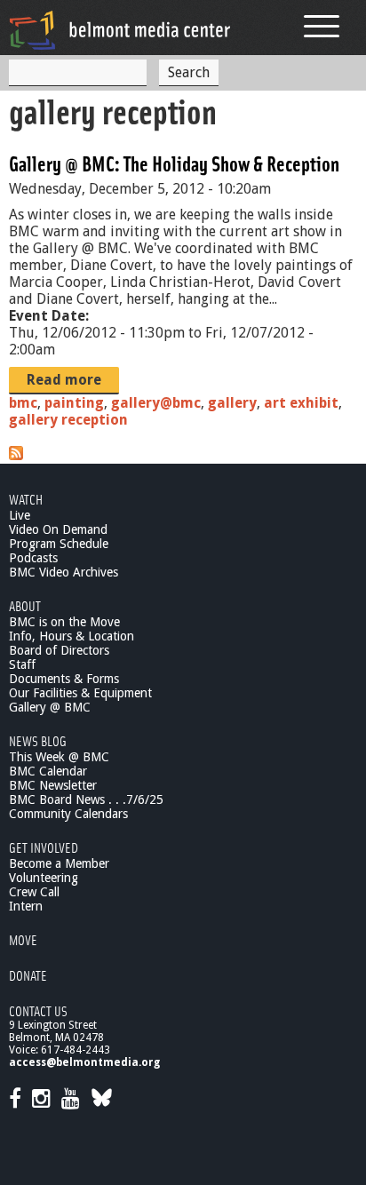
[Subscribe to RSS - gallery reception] (16, 455)
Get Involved (43, 847)
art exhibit (301, 402)
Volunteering (43, 878)
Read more (64, 379)
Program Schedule (58, 544)
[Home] (120, 30)
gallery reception (68, 419)
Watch (26, 498)
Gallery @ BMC (50, 707)
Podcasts (33, 558)
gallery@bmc (156, 402)
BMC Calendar (48, 771)
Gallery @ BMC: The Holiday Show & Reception (174, 163)
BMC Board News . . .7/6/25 (86, 799)
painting (74, 402)
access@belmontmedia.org (84, 1062)
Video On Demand (58, 529)
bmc (23, 402)
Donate (28, 974)
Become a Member (59, 863)
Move (23, 939)
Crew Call (34, 892)
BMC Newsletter (53, 785)
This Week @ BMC (59, 757)
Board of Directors (59, 650)
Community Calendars (68, 814)
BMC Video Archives (63, 572)
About (25, 605)
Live (19, 515)
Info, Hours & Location (71, 636)
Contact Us (38, 1010)
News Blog (38, 740)
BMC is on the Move (64, 622)
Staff (22, 664)
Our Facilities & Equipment (80, 693)
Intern (26, 906)
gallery (232, 402)
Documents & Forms (64, 679)
